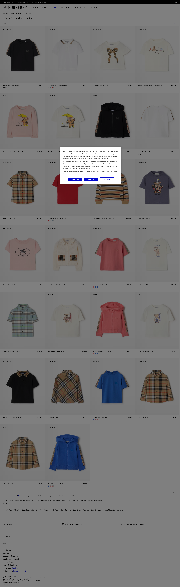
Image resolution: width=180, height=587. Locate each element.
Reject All (91, 179)
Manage (107, 179)
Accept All (75, 179)
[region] (90, 165)
